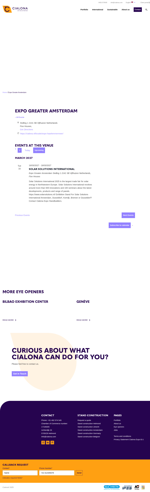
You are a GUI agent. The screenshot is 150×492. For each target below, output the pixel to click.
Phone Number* (45, 468)
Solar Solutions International (52, 169)
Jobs (116, 430)
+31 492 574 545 (55, 420)
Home (5, 92)
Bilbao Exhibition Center (25, 302)
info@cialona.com (48, 437)
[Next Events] (20, 150)
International (97, 10)
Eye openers (119, 427)
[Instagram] (43, 442)
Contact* (6, 468)
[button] (130, 2)
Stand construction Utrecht (88, 427)
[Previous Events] (15, 149)
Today (27, 150)
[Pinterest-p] (52, 442)
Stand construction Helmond (89, 424)
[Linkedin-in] (47, 442)
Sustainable (112, 10)
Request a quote (84, 420)
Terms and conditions (122, 436)
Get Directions (26, 129)
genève (83, 302)
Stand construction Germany (89, 433)
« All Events (19, 117)
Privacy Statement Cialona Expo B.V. (129, 440)
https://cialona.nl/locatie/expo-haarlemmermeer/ (41, 133)
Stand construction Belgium (89, 437)
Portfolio (84, 10)
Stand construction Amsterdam (90, 430)
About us (126, 10)
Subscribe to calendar (119, 225)
